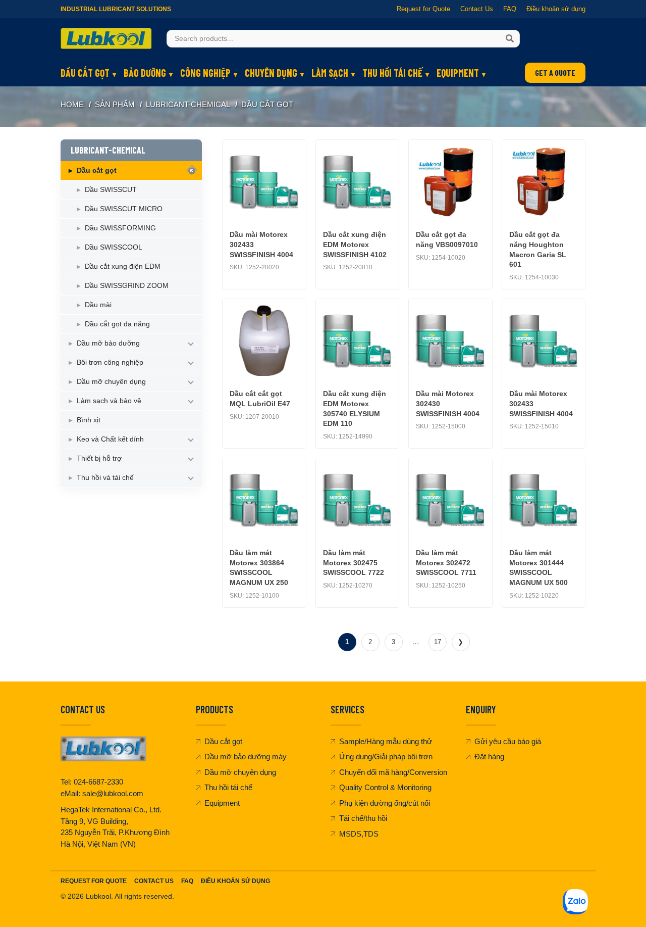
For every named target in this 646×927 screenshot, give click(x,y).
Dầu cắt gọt (85, 73)
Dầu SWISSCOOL (113, 247)
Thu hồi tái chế (392, 73)
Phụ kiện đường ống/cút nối (384, 803)
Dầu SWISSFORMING (120, 228)
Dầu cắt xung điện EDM (122, 266)
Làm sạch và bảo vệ (109, 401)
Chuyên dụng (271, 73)
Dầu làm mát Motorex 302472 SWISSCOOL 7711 (446, 562)
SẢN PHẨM (115, 104)
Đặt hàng (489, 756)
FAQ (509, 9)
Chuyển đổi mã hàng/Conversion (393, 772)
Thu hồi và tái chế (105, 477)
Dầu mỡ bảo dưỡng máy (245, 756)
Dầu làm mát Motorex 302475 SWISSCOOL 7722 (353, 562)
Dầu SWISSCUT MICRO (124, 209)
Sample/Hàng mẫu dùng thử (385, 741)
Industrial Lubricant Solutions (116, 9)
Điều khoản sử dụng (555, 9)
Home (72, 104)
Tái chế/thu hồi (363, 818)
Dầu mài (98, 305)
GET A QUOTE (555, 72)
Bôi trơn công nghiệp (110, 362)
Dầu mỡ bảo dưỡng (108, 343)
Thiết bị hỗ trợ (99, 458)
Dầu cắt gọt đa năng (117, 324)
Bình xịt (88, 420)
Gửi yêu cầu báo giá (507, 741)
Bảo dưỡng (145, 73)
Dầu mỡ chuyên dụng (111, 381)
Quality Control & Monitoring (385, 787)
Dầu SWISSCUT (111, 189)
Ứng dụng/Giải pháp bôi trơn (386, 756)
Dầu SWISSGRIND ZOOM (127, 285)
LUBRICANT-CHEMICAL (188, 104)
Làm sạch (329, 73)
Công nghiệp (205, 73)
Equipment (458, 73)
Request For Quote (94, 881)
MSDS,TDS (359, 834)
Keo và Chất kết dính (110, 439)
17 (437, 642)
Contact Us (476, 9)
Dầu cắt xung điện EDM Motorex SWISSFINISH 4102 (355, 244)
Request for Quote (423, 9)
